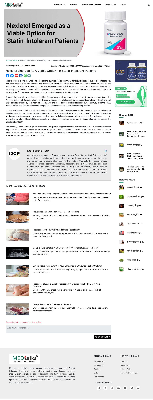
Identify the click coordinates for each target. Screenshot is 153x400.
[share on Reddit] (29, 75)
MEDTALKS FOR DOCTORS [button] (91, 5)
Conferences (99, 377)
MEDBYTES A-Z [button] (59, 5)
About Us (124, 361)
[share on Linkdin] (21, 75)
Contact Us (124, 365)
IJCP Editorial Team (27, 66)
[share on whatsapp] (25, 75)
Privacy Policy (125, 369)
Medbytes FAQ (99, 361)
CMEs (96, 373)
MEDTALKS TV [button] (111, 5)
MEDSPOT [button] (73, 5)
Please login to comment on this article (23, 322)
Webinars (97, 369)
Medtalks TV (99, 365)
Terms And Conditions (129, 373)
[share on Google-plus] (16, 75)
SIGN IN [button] (123, 5)
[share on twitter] (12, 75)
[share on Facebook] (7, 75)
